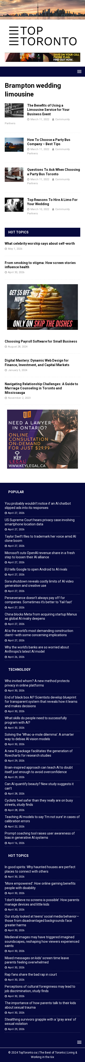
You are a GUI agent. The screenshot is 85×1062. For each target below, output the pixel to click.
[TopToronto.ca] (42, 17)
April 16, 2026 (16, 843)
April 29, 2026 (16, 760)
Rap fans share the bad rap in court (31, 974)
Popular (16, 492)
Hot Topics (18, 232)
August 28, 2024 (17, 346)
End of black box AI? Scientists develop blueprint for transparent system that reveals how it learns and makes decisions (41, 701)
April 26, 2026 (16, 657)
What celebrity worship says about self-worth (40, 243)
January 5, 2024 (17, 370)
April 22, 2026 (16, 826)
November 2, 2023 (19, 397)
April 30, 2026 (16, 272)
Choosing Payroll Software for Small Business (41, 341)
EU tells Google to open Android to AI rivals (36, 569)
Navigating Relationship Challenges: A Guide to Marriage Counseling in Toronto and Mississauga (41, 388)
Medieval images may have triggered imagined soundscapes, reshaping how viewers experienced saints (42, 941)
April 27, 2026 (16, 513)
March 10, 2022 (39, 209)
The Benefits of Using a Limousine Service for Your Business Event (48, 110)
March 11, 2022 (39, 119)
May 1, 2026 (15, 248)
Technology (19, 669)
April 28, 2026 (16, 793)
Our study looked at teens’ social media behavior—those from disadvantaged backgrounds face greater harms (42, 920)
